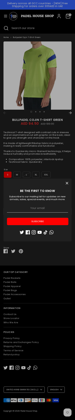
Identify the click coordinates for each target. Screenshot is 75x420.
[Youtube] (40, 232)
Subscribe (37, 221)
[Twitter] (22, 232)
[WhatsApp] (51, 232)
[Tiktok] (45, 232)
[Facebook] (28, 232)
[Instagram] (34, 232)
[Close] (67, 183)
